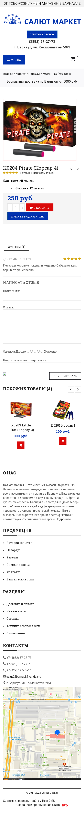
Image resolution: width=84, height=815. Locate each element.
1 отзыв (25, 173)
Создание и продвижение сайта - (39, 804)
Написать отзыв (43, 173)
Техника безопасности (23, 626)
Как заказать (16, 611)
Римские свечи (18, 565)
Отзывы (13, 619)
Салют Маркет (50, 792)
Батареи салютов (19, 543)
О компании (16, 633)
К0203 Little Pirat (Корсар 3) (21, 427)
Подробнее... (64, 519)
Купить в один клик (27, 216)
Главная (8, 73)
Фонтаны (13, 572)
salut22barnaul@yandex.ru (24, 676)
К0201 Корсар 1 (63, 425)
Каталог (21, 73)
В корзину (42, 208)
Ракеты (12, 557)
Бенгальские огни (20, 579)
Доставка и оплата (20, 604)
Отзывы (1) (16, 247)
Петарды (34, 73)
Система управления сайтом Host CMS (29, 800)
